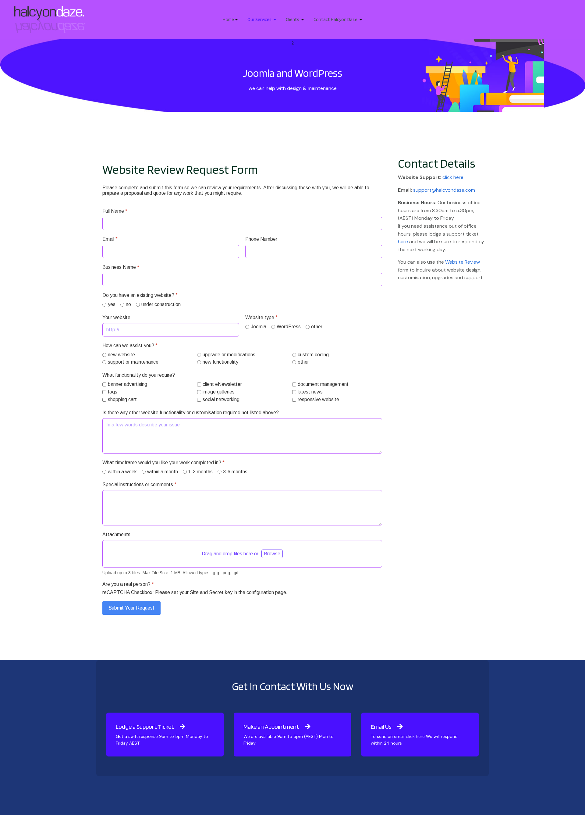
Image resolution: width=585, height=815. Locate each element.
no (128, 304)
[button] (230, 19)
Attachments (116, 534)
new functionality (220, 362)
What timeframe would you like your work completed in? (163, 462)
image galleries (219, 391)
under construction (161, 304)
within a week (122, 471)
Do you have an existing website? (140, 295)
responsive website (318, 399)
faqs (112, 391)
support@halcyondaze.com (444, 190)
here (403, 241)
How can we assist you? (130, 345)
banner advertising (127, 384)
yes (111, 304)
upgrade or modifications (229, 354)
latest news (310, 391)
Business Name (120, 267)
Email (110, 239)
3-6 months (235, 471)
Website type (261, 317)
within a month (162, 471)
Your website (116, 317)
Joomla (258, 326)
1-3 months (200, 471)
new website (121, 354)
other (316, 326)
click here (452, 177)
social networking (221, 399)
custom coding (313, 354)
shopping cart (122, 399)
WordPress (289, 326)
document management (323, 384)
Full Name (114, 211)
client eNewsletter (222, 384)
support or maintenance (133, 362)
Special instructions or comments (139, 484)
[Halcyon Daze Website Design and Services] (49, 19)
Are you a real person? (128, 584)
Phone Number (261, 239)
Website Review (462, 262)
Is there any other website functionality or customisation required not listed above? (190, 412)
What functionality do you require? (138, 375)
